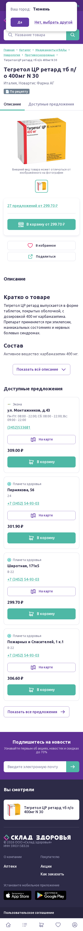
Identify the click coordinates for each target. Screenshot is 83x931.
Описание (12, 104)
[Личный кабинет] (74, 924)
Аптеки (10, 866)
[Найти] (72, 34)
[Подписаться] (72, 766)
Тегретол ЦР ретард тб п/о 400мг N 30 (49, 810)
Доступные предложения (51, 104)
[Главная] (38, 837)
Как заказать (52, 874)
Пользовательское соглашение (29, 913)
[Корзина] (41, 924)
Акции (46, 866)
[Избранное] (58, 924)
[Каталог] (25, 924)
